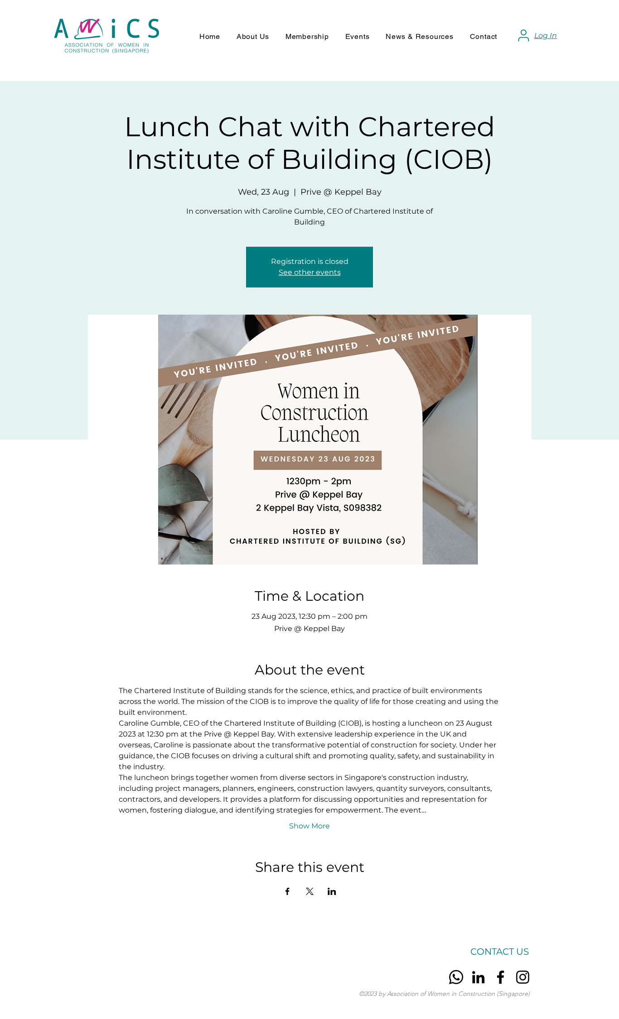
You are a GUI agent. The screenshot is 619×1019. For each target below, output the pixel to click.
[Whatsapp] (456, 977)
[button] (253, 36)
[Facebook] (500, 977)
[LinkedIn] (478, 977)
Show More (309, 826)
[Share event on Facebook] (287, 891)
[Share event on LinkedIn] (332, 891)
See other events (310, 272)
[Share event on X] (309, 891)
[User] (523, 35)
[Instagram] (523, 977)
